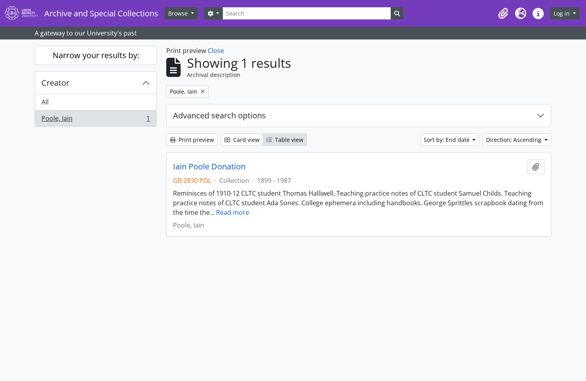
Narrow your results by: (96, 55)
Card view (246, 139)
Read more (232, 212)
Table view (288, 139)
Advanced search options (219, 115)
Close (216, 50)
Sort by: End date (447, 139)
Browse (178, 13)
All (45, 102)
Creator (55, 82)
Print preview (195, 139)
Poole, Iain (95, 120)
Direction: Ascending (514, 139)
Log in (562, 13)
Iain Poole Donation (209, 166)
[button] (503, 13)
